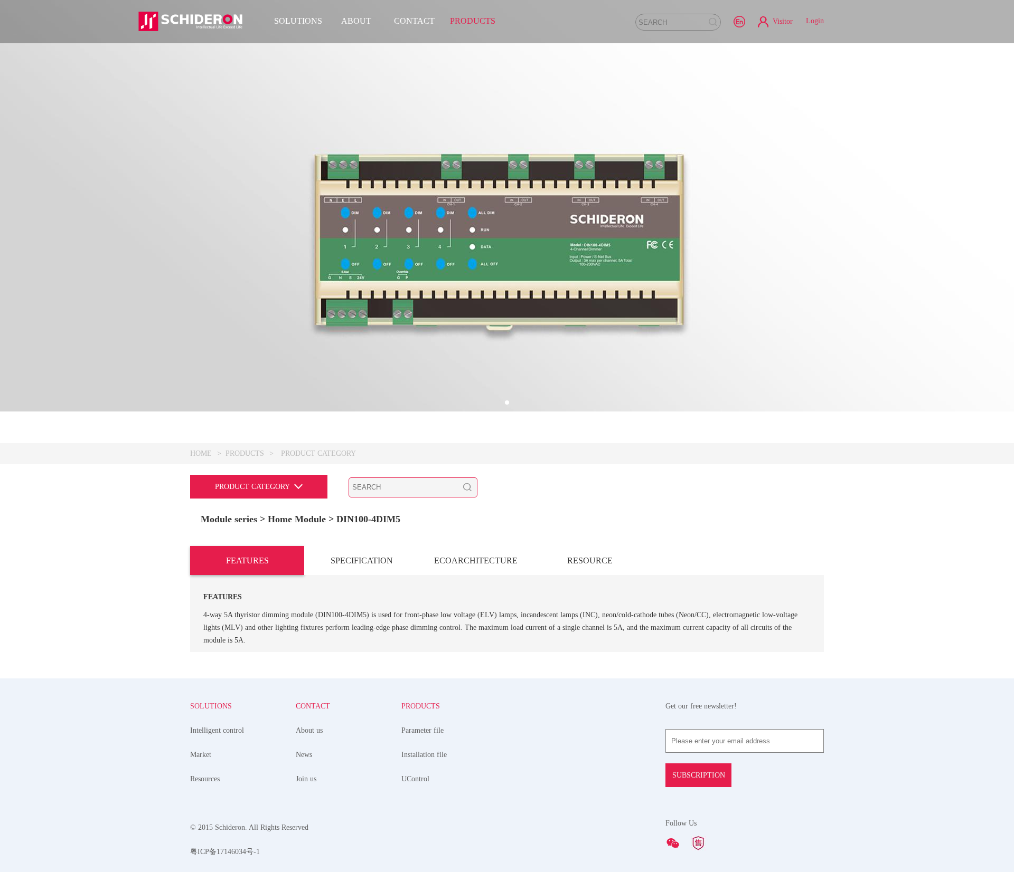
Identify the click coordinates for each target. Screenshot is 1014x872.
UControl (415, 779)
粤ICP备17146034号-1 (225, 852)
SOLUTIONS (298, 20)
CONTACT (414, 20)
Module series (229, 519)
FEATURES (247, 560)
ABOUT (356, 20)
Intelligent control (217, 730)
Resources (205, 779)
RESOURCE (590, 560)
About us (309, 730)
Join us (306, 779)
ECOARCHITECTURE (476, 560)
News (304, 755)
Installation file (424, 755)
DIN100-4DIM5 (368, 519)
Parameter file (422, 730)
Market (200, 755)
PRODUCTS (472, 20)
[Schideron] (190, 21)
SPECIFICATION (362, 560)
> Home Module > (298, 519)
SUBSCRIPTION (698, 775)
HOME (201, 453)
